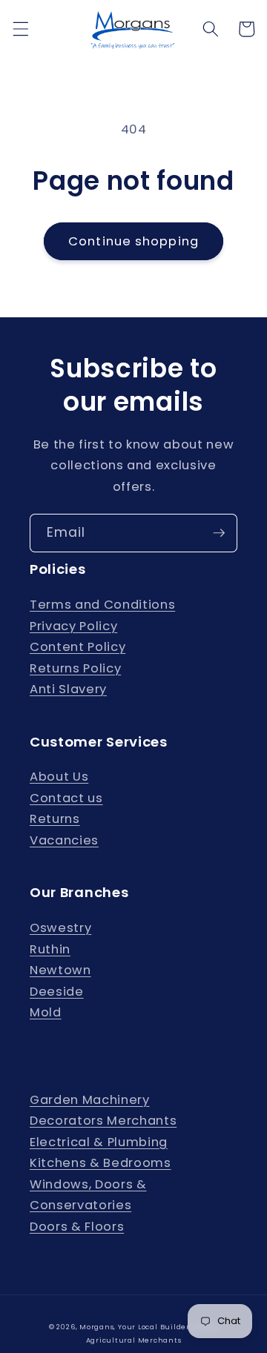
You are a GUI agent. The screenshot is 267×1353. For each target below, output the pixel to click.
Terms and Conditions (102, 604)
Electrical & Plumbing (99, 1142)
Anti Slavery (68, 689)
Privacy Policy (73, 626)
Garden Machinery (90, 1099)
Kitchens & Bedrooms (100, 1162)
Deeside (57, 991)
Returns (55, 818)
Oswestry (60, 927)
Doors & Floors (77, 1226)
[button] (20, 29)
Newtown (60, 970)
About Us (59, 776)
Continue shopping (133, 241)
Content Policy (77, 646)
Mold (46, 1012)
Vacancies (64, 840)
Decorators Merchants (103, 1120)
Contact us (66, 798)
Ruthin (50, 949)
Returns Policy (75, 668)
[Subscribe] (219, 533)
